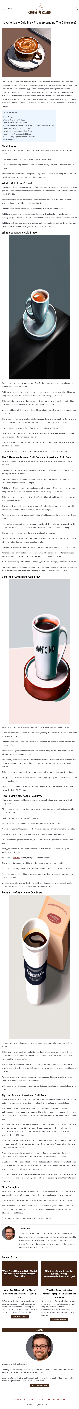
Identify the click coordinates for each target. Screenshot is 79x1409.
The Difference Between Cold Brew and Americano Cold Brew (28, 125)
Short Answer (8, 117)
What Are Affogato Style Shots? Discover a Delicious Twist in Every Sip (20, 1294)
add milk (16, 857)
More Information (39, 1386)
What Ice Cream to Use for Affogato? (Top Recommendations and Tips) (59, 1294)
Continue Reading (20, 1317)
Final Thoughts (9, 139)
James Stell (25, 1228)
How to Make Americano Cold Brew (17, 131)
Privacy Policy (30, 1399)
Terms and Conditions (56, 1399)
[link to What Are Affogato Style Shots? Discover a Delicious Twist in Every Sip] (20, 1273)
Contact (41, 1399)
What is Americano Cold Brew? (15, 123)
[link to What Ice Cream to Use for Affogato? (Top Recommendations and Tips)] (59, 1273)
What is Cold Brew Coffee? (14, 120)
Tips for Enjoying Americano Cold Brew (19, 137)
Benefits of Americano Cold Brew (16, 128)
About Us (18, 1399)
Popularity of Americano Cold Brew (17, 134)
